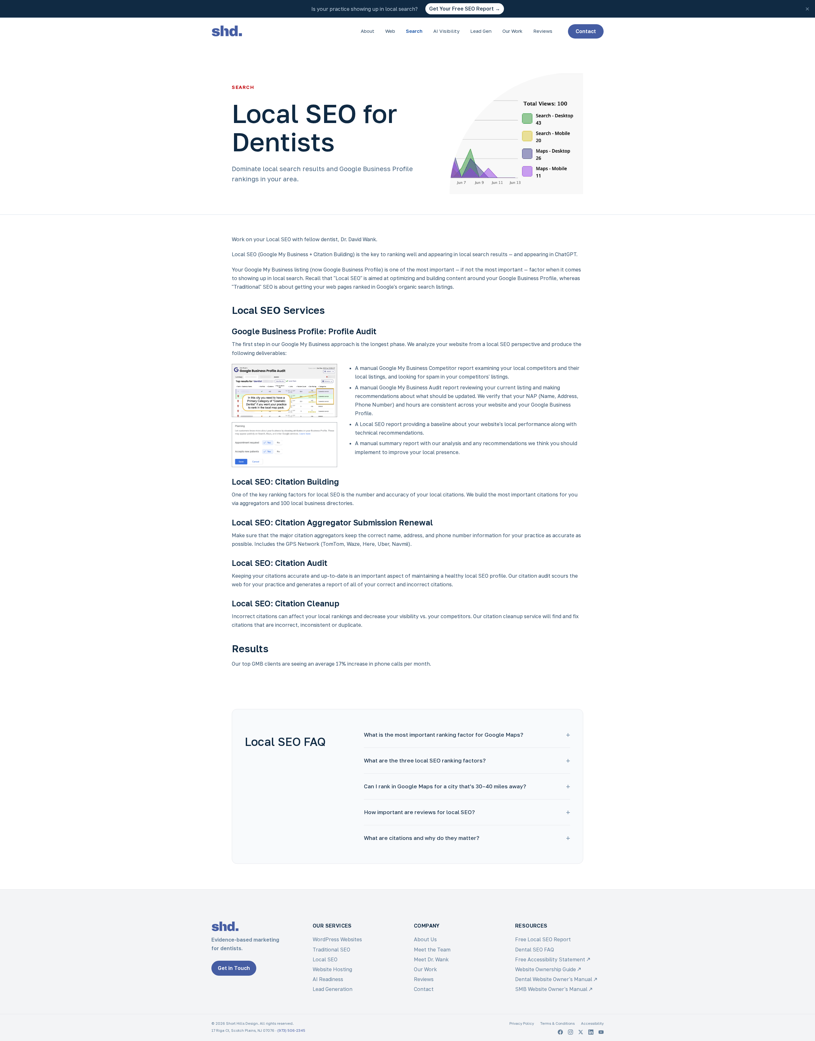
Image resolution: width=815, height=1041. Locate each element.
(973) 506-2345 (291, 1030)
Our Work (512, 31)
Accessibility (592, 1023)
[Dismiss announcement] (807, 8)
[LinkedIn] (590, 1032)
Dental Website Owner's (553, 979)
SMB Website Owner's (551, 989)
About (367, 31)
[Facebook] (560, 1032)
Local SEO (325, 959)
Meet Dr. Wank (431, 959)
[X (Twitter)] (580, 1032)
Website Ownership (545, 969)
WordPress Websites (337, 939)
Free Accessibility (550, 959)
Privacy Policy (521, 1023)
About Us (425, 939)
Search (414, 31)
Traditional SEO (331, 949)
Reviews (542, 31)
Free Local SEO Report (543, 939)
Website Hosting (332, 969)
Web (390, 31)
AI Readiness (328, 979)
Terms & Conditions (557, 1023)
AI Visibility (446, 31)
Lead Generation (332, 989)
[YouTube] (601, 1032)
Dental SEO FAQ (534, 949)
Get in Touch (234, 968)
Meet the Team (432, 949)
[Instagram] (570, 1032)
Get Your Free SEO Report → (464, 8)
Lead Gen (481, 31)
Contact (586, 31)
